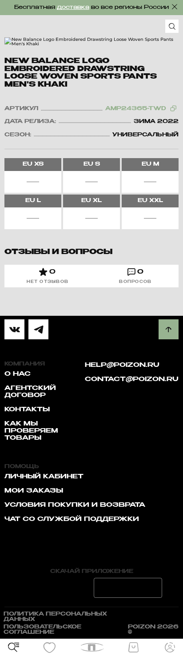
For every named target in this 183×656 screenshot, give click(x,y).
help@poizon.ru (122, 365)
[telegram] (38, 329)
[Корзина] (133, 647)
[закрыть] (174, 6)
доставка (73, 7)
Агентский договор (30, 391)
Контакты (27, 409)
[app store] (55, 588)
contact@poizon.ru (132, 379)
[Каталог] (13, 647)
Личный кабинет (44, 476)
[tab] (47, 276)
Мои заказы (33, 491)
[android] (128, 587)
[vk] (14, 329)
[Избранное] (50, 647)
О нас (17, 374)
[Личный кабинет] (170, 647)
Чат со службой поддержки (71, 519)
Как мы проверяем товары (31, 431)
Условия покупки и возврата (74, 505)
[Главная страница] (91, 647)
